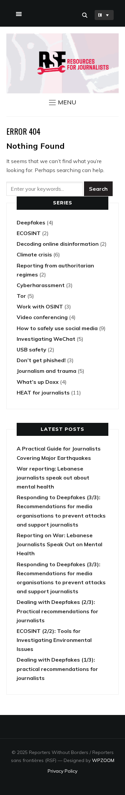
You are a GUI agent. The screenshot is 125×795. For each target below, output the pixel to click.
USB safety (31, 349)
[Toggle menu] (18, 12)
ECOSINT (29, 233)
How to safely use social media (57, 328)
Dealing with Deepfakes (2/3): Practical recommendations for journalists (57, 611)
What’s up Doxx (38, 381)
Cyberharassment (41, 285)
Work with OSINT (40, 306)
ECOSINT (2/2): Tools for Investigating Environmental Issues (54, 640)
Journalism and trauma (46, 370)
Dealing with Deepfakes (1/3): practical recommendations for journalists (57, 668)
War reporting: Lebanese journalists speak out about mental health (53, 477)
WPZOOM (103, 760)
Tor (21, 295)
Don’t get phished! (41, 360)
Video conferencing (42, 317)
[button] (62, 102)
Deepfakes (31, 222)
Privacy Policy (62, 771)
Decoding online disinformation (58, 243)
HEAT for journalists (43, 392)
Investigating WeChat (46, 338)
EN (100, 15)
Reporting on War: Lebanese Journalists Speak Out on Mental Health (59, 544)
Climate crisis (34, 254)
